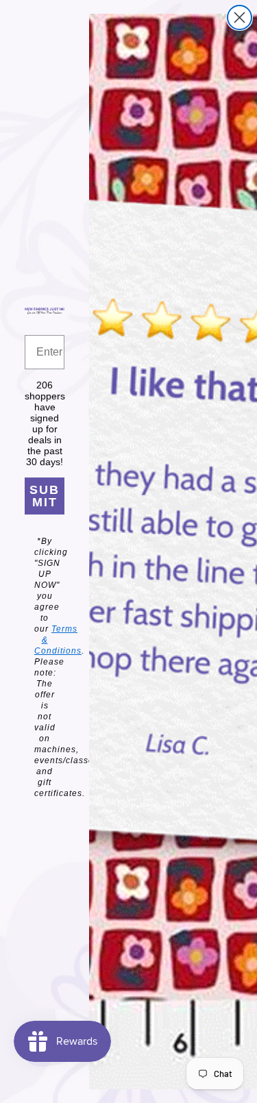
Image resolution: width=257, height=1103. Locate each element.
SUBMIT (44, 496)
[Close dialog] (240, 17)
